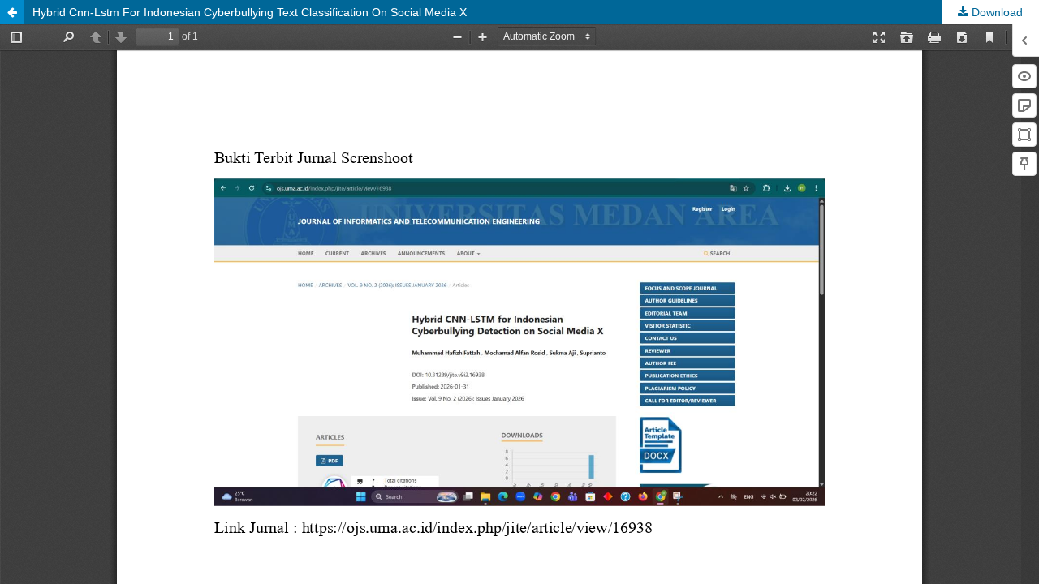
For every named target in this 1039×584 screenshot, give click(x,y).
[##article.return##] (12, 12)
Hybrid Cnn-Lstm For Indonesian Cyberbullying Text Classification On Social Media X (249, 12)
